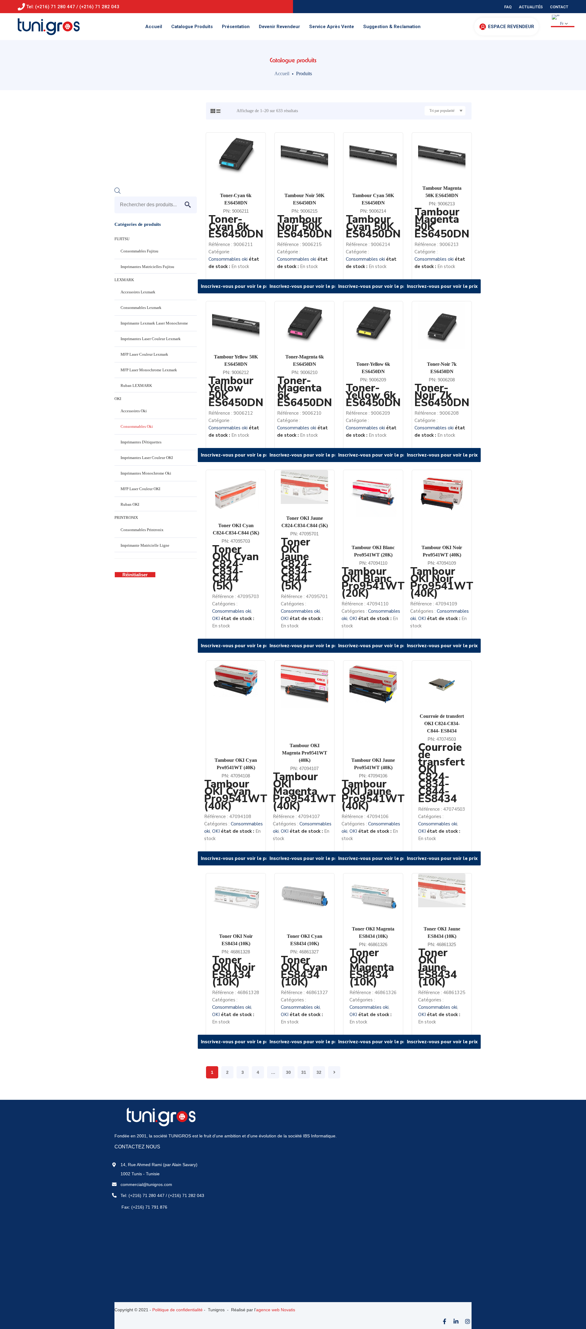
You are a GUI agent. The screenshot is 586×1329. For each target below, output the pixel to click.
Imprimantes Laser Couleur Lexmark (151, 338)
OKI (216, 618)
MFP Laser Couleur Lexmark (144, 354)
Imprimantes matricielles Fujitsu (147, 266)
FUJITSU (121, 239)
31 (303, 1072)
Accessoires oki (134, 411)
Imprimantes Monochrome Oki (146, 473)
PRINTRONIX (126, 517)
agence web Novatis (275, 1309)
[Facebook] (444, 1321)
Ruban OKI (130, 504)
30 (288, 1072)
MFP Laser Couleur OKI (140, 488)
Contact (559, 7)
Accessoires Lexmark (138, 292)
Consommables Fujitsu (139, 251)
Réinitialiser (135, 574)
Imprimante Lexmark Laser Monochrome (154, 323)
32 (319, 1072)
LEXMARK (124, 279)
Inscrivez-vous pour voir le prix (236, 286)
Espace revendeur (511, 26)
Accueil (281, 73)
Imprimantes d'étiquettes (141, 442)
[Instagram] (468, 1321)
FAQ (508, 7)
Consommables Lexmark (141, 307)
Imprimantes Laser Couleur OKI (147, 457)
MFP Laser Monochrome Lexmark (149, 370)
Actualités (531, 7)
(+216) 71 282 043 (186, 1195)
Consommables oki (228, 259)
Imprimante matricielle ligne (145, 545)
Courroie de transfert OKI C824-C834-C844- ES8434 (442, 723)
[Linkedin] (456, 1321)
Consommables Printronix (142, 529)
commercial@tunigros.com (146, 1184)
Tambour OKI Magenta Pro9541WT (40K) (304, 753)
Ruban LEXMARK (136, 385)
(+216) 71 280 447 (146, 1195)
